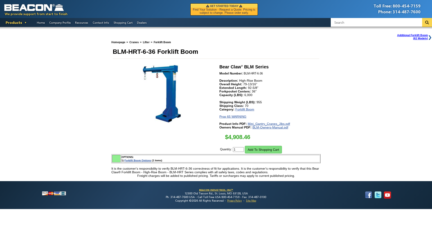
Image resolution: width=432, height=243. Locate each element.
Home (41, 22)
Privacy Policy (234, 200)
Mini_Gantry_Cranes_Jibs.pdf (269, 124)
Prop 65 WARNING (232, 116)
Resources (81, 22)
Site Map (251, 200)
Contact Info (101, 22)
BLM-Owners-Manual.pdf (270, 127)
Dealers (142, 22)
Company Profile (60, 22)
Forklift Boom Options (137, 160)
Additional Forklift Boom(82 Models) (412, 37)
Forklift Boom (244, 109)
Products (14, 22)
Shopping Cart (123, 22)
